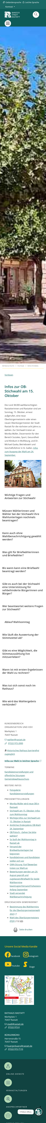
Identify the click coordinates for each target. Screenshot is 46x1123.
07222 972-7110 (15, 1049)
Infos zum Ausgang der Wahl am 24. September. (21, 452)
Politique (21, 366)
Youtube (16, 965)
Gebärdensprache (13, 2)
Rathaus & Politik (8, 366)
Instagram (33, 956)
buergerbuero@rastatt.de (19, 1046)
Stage (32, 966)
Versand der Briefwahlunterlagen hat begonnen (21, 850)
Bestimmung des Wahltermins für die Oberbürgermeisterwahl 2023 (25, 910)
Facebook (15, 956)
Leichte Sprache (32, 2)
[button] (8, 23)
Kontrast (9, 6)
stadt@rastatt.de (15, 1024)
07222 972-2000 (15, 743)
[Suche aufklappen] (36, 14)
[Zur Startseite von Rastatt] (12, 15)
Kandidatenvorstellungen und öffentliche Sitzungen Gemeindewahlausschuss (19, 775)
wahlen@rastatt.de (16, 739)
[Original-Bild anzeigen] (23, 474)
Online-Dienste (15, 1074)
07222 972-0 (14, 1027)
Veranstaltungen (16, 1090)
